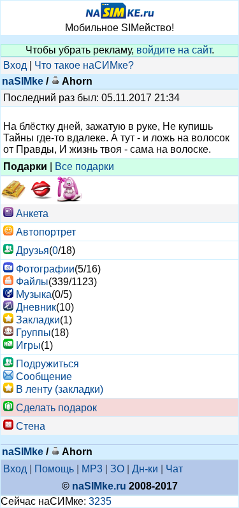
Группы (33, 332)
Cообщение (44, 376)
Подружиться (47, 363)
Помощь (54, 468)
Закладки (38, 319)
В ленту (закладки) (59, 389)
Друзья (32, 250)
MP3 (92, 468)
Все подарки (84, 166)
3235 (100, 501)
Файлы (32, 281)
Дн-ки (145, 468)
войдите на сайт (174, 50)
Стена (30, 426)
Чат (174, 468)
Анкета (32, 213)
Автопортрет (46, 232)
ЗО (117, 468)
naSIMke (22, 81)
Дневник (36, 307)
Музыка (34, 294)
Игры (28, 345)
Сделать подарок (56, 407)
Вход (15, 65)
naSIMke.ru (99, 486)
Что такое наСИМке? (84, 65)
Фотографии (45, 269)
